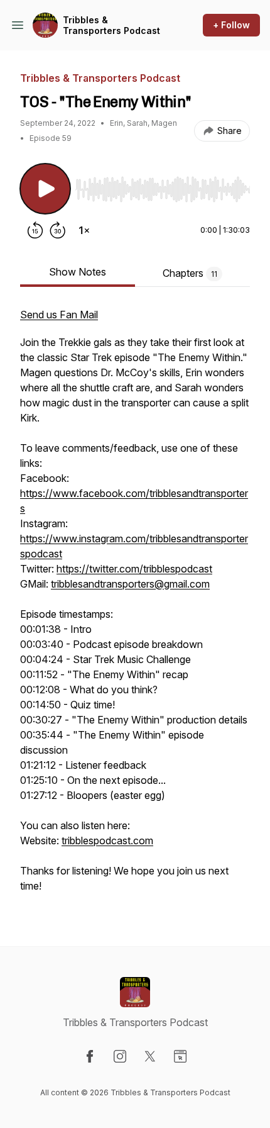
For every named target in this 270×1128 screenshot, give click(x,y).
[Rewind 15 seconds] (35, 230)
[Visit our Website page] (180, 1056)
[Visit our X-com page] (150, 1056)
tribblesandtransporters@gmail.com (130, 584)
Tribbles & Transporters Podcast (111, 25)
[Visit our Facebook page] (90, 1056)
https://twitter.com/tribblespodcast (134, 568)
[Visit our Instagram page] (120, 1056)
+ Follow (231, 25)
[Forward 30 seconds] (58, 230)
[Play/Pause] (45, 189)
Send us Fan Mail (59, 314)
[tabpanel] (135, 606)
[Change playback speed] (84, 230)
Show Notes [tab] (77, 271)
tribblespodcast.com (107, 840)
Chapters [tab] (190, 273)
